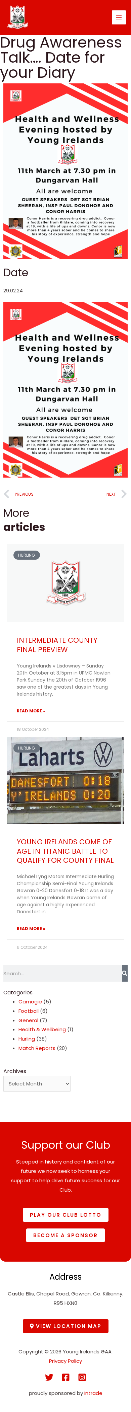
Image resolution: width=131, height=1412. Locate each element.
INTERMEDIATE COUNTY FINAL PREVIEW (57, 644)
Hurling (26, 1038)
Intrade (93, 1393)
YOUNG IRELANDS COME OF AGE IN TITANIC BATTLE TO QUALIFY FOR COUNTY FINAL (65, 851)
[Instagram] (82, 1377)
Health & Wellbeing (42, 1029)
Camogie (30, 1001)
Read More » (31, 711)
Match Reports (36, 1048)
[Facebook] (65, 1377)
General (28, 1020)
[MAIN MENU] (119, 17)
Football (28, 1010)
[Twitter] (49, 1377)
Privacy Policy (65, 1360)
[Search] (125, 973)
